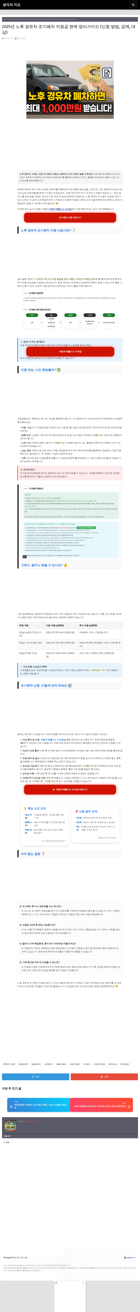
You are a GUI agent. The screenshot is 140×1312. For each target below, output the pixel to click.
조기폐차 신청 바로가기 (70, 217)
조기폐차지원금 (99, 1064)
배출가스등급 (61, 1064)
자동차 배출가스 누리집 (60, 209)
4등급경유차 (23, 1064)
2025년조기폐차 (13, 19)
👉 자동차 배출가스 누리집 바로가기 (70, 789)
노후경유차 (48, 1064)
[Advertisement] (70, 142)
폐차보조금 (113, 1064)
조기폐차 (86, 1064)
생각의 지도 (12, 5)
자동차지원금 (75, 1064)
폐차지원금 (125, 1064)
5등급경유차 (36, 1064)
